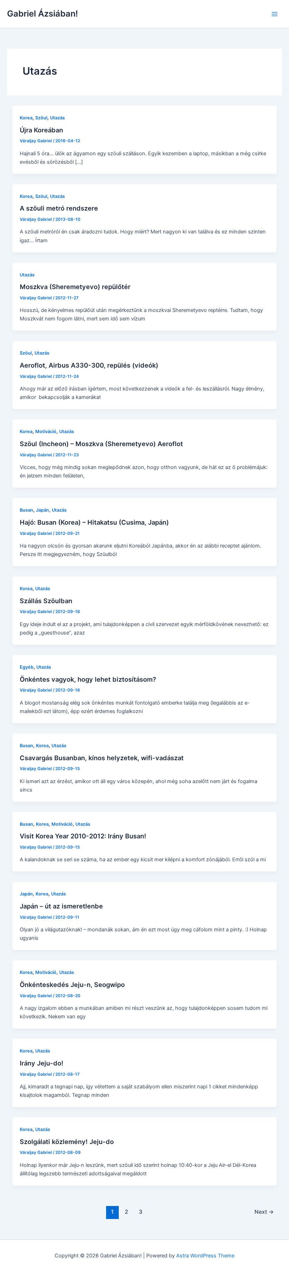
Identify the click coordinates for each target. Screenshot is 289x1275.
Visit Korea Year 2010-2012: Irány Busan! (83, 836)
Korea (26, 117)
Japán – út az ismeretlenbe (61, 906)
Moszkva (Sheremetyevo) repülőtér (75, 286)
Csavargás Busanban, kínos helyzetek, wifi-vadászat (102, 758)
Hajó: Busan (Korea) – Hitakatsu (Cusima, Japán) (94, 522)
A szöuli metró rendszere (59, 208)
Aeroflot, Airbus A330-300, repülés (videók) (89, 365)
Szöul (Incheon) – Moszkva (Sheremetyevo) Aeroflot (101, 444)
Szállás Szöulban (46, 601)
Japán (42, 510)
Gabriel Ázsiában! (42, 13)
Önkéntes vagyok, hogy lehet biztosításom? (88, 679)
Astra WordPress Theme (205, 1255)
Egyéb (26, 667)
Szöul (41, 117)
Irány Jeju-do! (41, 1063)
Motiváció (45, 431)
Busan (26, 510)
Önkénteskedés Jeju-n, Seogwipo (72, 984)
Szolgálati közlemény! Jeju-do (67, 1141)
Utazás (57, 117)
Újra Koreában (41, 130)
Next (264, 1211)
